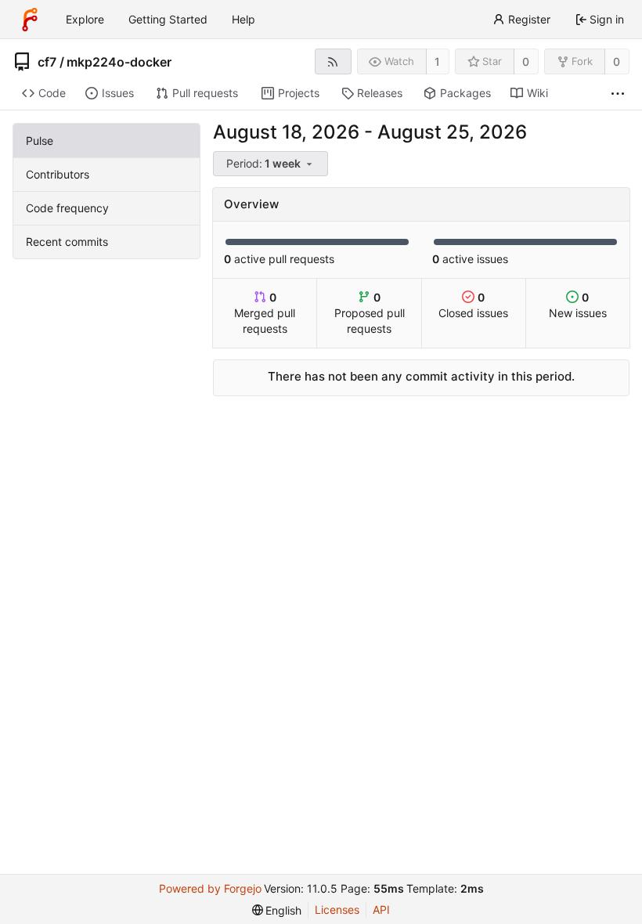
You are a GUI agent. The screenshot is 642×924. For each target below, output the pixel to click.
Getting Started (167, 19)
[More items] (617, 94)
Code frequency (67, 208)
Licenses (337, 909)
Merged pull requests (264, 313)
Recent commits (67, 241)
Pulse (39, 140)
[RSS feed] (333, 61)
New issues (578, 305)
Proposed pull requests (369, 313)
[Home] (30, 19)
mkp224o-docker (119, 62)
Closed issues (473, 305)
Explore (85, 19)
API (381, 909)
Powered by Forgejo (210, 888)
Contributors (57, 174)
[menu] (271, 164)
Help (243, 19)
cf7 (47, 62)
